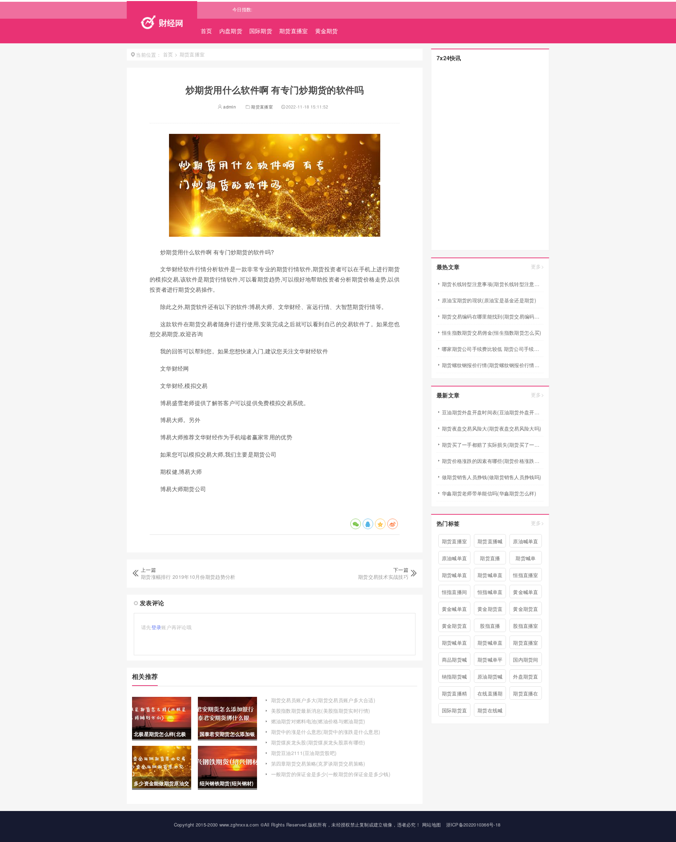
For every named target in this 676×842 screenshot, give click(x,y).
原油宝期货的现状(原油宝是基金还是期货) (489, 300)
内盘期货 (230, 31)
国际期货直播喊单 (454, 712)
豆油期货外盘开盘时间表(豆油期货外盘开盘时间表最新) (493, 412)
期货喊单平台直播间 (490, 661)
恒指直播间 (454, 591)
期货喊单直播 (454, 644)
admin (229, 107)
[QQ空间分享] (380, 524)
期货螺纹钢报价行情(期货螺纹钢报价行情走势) (493, 365)
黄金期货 (326, 31)
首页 (206, 31)
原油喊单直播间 (525, 542)
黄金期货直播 (525, 610)
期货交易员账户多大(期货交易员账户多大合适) (323, 700)
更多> (537, 266)
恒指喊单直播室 (490, 593)
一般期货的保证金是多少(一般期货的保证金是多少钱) (331, 774)
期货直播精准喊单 (454, 695)
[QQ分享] (368, 524)
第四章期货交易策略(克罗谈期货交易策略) (318, 763)
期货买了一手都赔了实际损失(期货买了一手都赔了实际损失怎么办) (493, 444)
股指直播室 (525, 625)
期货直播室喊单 (525, 644)
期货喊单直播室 (490, 644)
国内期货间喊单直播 (525, 661)
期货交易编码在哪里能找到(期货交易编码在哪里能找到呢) (493, 316)
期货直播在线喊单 (525, 695)
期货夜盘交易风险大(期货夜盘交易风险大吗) (491, 428)
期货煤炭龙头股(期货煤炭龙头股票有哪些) (318, 742)
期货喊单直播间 (454, 576)
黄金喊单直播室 (454, 610)
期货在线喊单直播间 (490, 712)
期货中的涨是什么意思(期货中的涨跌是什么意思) (326, 731)
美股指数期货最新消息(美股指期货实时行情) (320, 710)
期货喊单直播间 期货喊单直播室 (490, 576)
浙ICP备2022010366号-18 (473, 824)
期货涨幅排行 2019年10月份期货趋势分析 (188, 576)
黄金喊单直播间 (525, 593)
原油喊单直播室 (454, 559)
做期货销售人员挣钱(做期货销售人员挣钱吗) (491, 477)
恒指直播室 (525, 574)
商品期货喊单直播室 (454, 661)
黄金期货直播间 (454, 627)
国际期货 (260, 31)
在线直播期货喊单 (490, 695)
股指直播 (490, 625)
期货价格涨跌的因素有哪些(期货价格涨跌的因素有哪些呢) (493, 460)
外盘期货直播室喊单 (525, 678)
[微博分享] (392, 524)
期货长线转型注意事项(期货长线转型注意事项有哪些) (493, 283)
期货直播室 (293, 31)
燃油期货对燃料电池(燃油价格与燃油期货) (318, 721)
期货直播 (490, 558)
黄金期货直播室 (490, 610)
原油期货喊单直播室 (490, 678)
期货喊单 (525, 558)
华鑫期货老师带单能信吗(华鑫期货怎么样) (489, 493)
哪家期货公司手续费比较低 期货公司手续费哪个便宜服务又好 (493, 348)
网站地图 (431, 824)
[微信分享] (355, 524)
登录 (156, 627)
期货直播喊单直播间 (490, 542)
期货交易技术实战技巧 (383, 576)
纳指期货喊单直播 (454, 678)
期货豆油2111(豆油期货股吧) (304, 752)
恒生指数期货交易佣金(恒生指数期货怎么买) (491, 332)
